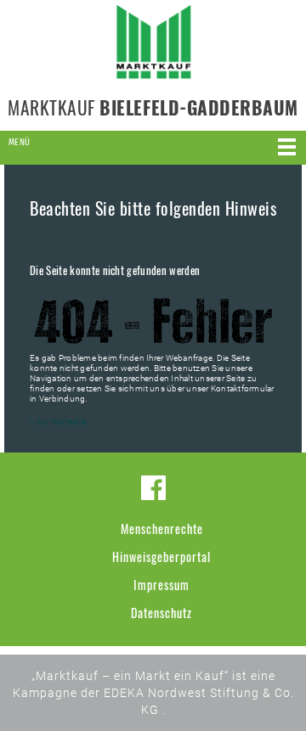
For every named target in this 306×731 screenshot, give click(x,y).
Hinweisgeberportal (161, 556)
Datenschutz (161, 612)
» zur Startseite (58, 421)
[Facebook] (153, 488)
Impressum (161, 584)
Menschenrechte (162, 528)
